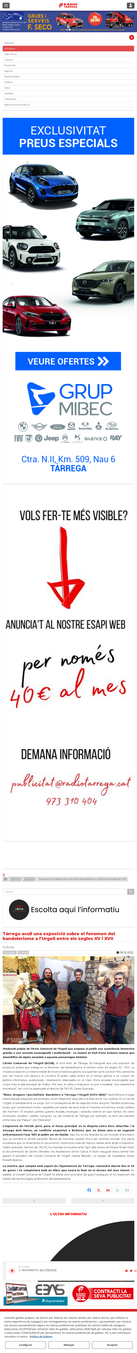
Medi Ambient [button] (12, 76)
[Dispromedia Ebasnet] (36, 1177)
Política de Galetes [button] (41, 1336)
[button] (131, 38)
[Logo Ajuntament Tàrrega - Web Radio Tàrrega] (35, 1205)
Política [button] (8, 82)
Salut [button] (7, 87)
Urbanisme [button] (10, 99)
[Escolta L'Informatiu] (68, 793)
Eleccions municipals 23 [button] (16, 104)
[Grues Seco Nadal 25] (68, 21)
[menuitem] (62, 1212)
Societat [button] (8, 93)
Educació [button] (9, 43)
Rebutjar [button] (69, 1345)
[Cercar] (130, 775)
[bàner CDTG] (68, 604)
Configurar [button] (25, 1345)
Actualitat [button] (9, 48)
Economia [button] (10, 65)
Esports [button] (8, 71)
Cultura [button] (8, 59)
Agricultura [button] (10, 54)
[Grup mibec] (68, 299)
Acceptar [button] (112, 1345)
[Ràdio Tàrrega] (101, 1177)
